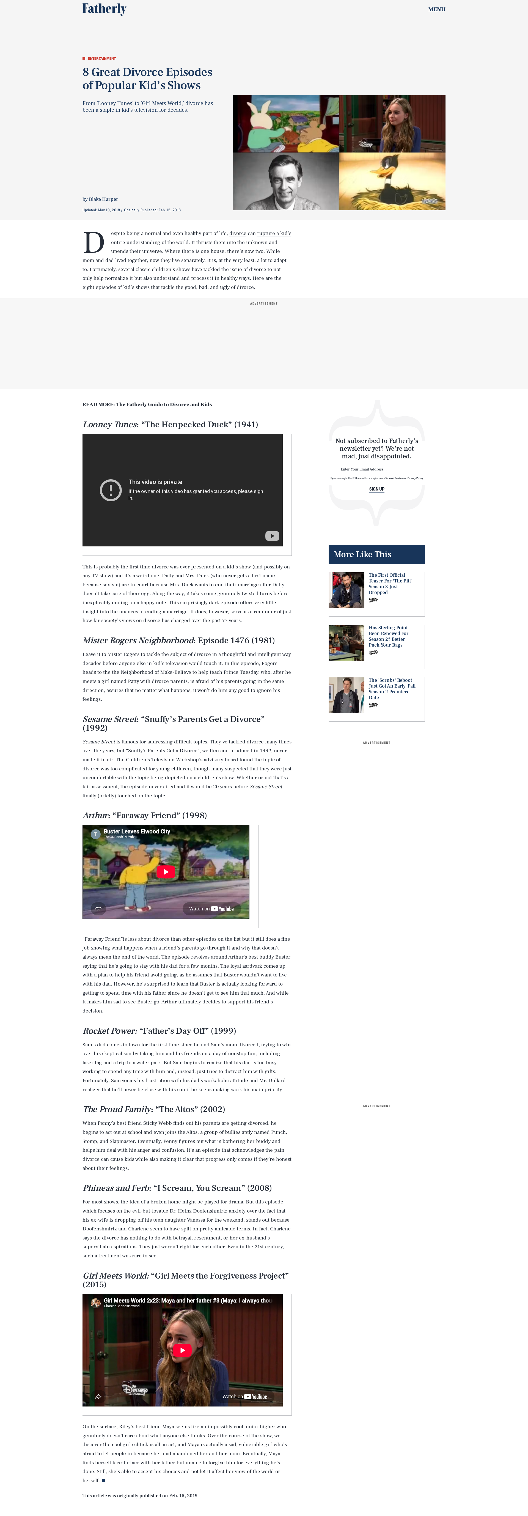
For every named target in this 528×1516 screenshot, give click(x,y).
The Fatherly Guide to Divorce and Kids (164, 404)
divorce (237, 233)
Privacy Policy (415, 478)
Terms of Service (394, 478)
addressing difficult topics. (177, 741)
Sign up (376, 489)
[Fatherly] (104, 9)
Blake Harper (103, 199)
